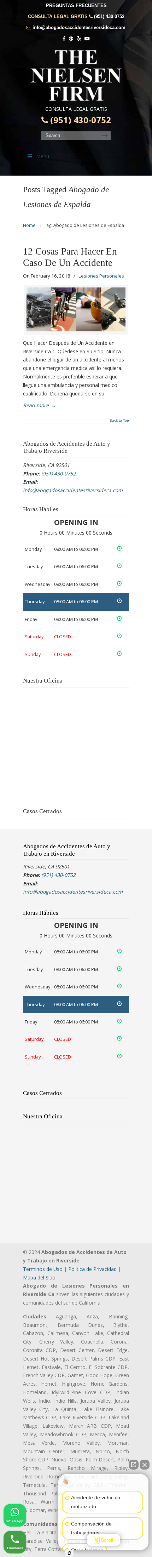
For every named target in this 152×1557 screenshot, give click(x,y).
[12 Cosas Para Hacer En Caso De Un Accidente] (76, 309)
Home (29, 225)
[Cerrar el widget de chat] (145, 1465)
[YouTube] (86, 38)
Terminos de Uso (43, 1269)
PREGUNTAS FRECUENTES (76, 5)
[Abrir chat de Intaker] (69, 1553)
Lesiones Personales (101, 276)
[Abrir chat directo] (134, 1465)
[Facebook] (64, 38)
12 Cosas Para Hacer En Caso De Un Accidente (70, 257)
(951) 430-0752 (109, 16)
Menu (42, 156)
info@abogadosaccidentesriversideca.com (79, 27)
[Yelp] (79, 38)
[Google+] (71, 38)
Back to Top (119, 420)
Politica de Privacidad (92, 1269)
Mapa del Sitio (39, 1277)
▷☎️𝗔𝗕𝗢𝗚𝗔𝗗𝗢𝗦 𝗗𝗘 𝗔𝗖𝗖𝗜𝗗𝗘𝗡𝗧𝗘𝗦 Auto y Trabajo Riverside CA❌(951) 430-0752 (76, 75)
